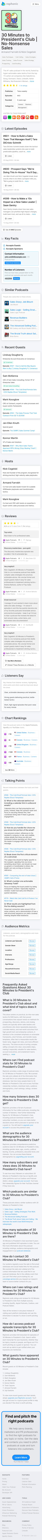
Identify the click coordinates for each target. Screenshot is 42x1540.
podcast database (23, 1251)
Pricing (4, 1481)
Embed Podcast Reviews (30, 1513)
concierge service (9, 1279)
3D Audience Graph (29, 1502)
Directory (5, 1528)
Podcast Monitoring (9, 1516)
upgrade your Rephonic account (19, 1398)
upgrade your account (22, 1181)
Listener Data (26, 1481)
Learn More (21, 1457)
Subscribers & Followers (30, 1507)
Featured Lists (7, 1531)
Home (4, 1479)
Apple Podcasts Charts (10, 1533)
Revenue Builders (18, 318)
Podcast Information (29, 1484)
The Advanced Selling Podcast (24, 325)
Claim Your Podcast (9, 1487)
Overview (25, 1479)
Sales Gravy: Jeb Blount (21, 302)
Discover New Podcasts (30, 1510)
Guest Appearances (9, 1502)
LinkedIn (25, 1531)
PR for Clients (7, 1505)
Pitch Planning (27, 1487)
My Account (6, 1490)
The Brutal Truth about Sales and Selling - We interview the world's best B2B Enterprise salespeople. (24, 333)
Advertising (6, 1507)
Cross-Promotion (8, 1510)
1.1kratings (23, 85)
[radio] (4, 85)
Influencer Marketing (9, 1513)
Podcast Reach (27, 1505)
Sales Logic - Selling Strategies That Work (24, 310)
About (4, 1484)
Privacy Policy (26, 1525)
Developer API (7, 1492)
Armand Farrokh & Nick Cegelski (18, 52)
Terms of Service (28, 1528)
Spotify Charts (7, 1536)
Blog (3, 1525)
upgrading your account (25, 1157)
